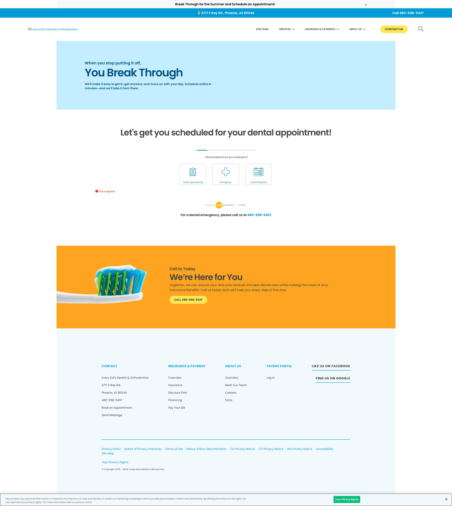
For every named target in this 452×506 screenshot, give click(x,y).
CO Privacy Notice (270, 449)
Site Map (108, 453)
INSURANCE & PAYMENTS (320, 29)
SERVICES (285, 29)
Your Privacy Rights (115, 462)
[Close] (446, 499)
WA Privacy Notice (299, 449)
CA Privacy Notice (242, 449)
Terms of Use (174, 449)
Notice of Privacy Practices (142, 449)
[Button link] (421, 29)
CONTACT (109, 366)
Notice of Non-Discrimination (206, 449)
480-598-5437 (259, 215)
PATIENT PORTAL (279, 366)
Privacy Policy (111, 449)
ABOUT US (355, 29)
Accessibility (324, 449)
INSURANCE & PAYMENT (186, 366)
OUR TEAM (262, 29)
